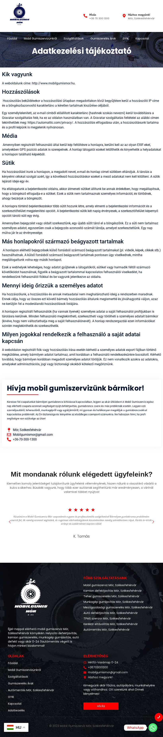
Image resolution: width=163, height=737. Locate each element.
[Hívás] (85, 16)
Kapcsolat (142, 38)
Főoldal (12, 38)
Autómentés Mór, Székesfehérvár (31, 690)
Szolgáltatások (74, 38)
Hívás (92, 14)
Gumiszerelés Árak (103, 38)
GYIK (126, 38)
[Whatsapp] (152, 727)
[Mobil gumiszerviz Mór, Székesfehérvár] (19, 15)
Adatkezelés (16, 710)
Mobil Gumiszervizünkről (40, 38)
